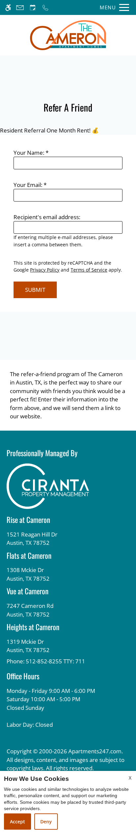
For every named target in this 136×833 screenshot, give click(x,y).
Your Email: (30, 185)
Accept (17, 821)
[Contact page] (20, 7)
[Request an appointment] (32, 7)
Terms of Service (89, 270)
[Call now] (45, 7)
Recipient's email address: (47, 217)
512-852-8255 (55, 661)
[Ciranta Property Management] (48, 485)
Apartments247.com (94, 751)
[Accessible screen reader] (8, 7)
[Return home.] (68, 35)
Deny (46, 821)
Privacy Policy (44, 270)
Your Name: (31, 152)
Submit (35, 289)
